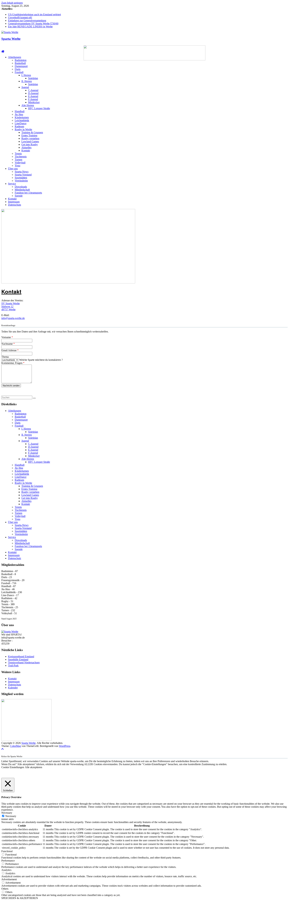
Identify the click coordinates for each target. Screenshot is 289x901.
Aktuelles (26, 147)
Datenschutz (14, 204)
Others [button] (4, 888)
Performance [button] (8, 860)
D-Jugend (33, 93)
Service (12, 183)
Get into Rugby (29, 144)
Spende (19, 195)
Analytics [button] (6, 870)
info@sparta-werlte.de (13, 318)
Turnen (18, 159)
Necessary (10, 816)
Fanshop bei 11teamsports (28, 192)
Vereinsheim (21, 180)
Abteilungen (14, 57)
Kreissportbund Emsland (21, 656)
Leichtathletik (22, 120)
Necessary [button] (6, 812)
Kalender (13, 687)
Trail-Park (13, 665)
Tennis (18, 153)
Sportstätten (21, 177)
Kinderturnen (22, 117)
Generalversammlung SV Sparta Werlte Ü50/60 (33, 23)
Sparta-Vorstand (23, 174)
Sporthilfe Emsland (18, 659)
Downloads (21, 186)
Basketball (20, 63)
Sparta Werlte (10, 38)
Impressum (14, 201)
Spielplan (33, 78)
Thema (5, 356)
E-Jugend (33, 96)
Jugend (25, 87)
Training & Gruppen (32, 132)
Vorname (7, 337)
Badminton (20, 60)
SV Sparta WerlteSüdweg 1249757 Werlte (10, 306)
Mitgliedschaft (22, 189)
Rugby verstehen (30, 138)
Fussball (19, 72)
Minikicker (34, 102)
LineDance (20, 123)
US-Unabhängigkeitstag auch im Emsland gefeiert (34, 14)
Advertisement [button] (9, 879)
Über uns (13, 168)
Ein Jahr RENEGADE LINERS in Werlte (30, 26)
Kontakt (25, 150)
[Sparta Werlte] (2, 51)
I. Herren (26, 75)
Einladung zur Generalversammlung (27, 20)
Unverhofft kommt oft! (20, 17)
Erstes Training (29, 135)
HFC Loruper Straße (39, 108)
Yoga (17, 165)
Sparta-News (21, 171)
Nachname (8, 343)
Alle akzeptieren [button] (33, 767)
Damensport (21, 66)
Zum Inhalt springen (12, 2)
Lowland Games (30, 141)
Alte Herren (27, 105)
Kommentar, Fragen (12, 363)
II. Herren (26, 81)
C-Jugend (33, 90)
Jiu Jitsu (19, 114)
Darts (17, 69)
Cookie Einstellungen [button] (12, 767)
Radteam (19, 126)
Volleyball (20, 162)
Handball (19, 111)
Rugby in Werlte (23, 129)
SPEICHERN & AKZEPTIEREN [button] (19, 898)
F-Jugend (33, 99)
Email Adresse (10, 350)
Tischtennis (21, 156)
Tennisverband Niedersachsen (24, 662)
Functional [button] (7, 851)
